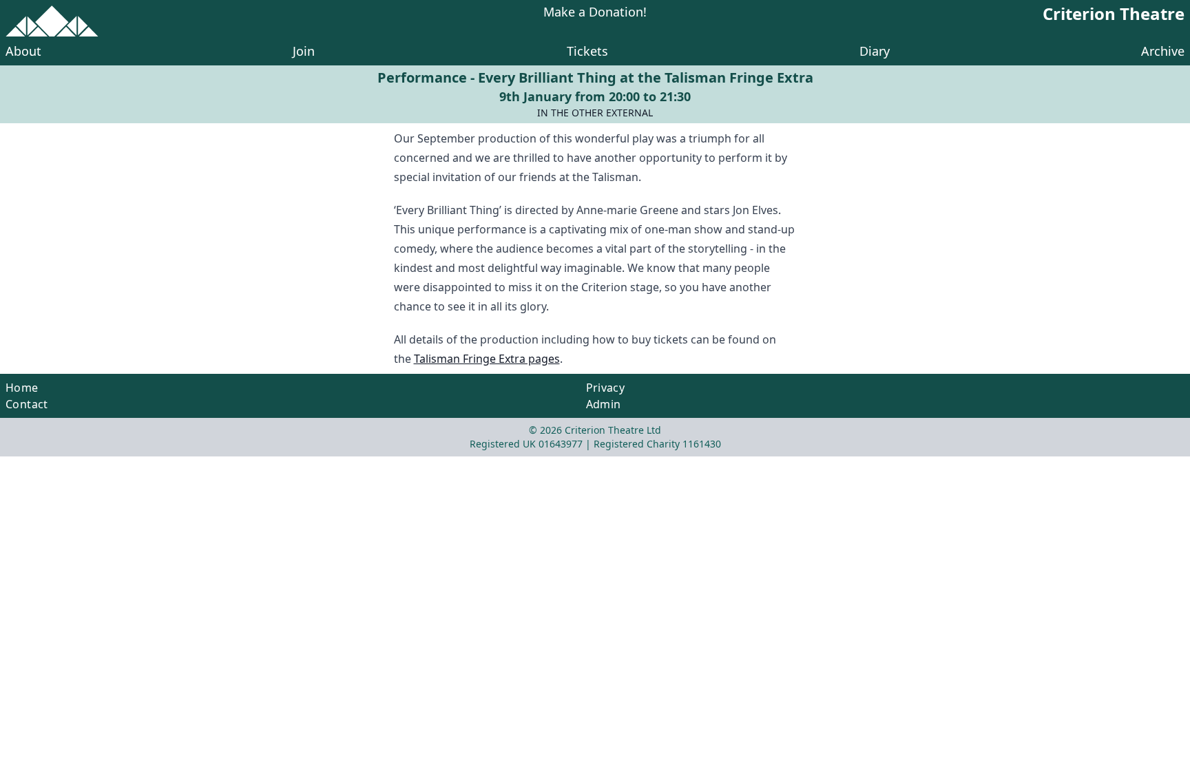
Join (304, 51)
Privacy (605, 387)
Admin (603, 404)
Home (22, 387)
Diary (874, 51)
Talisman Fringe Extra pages (487, 358)
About (23, 51)
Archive (1162, 51)
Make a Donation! (595, 13)
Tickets (587, 51)
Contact (27, 404)
